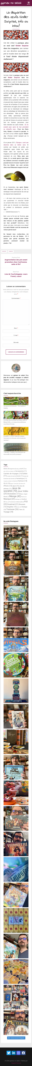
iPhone (8, 486)
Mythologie (18, 499)
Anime (6, 468)
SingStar (12, 507)
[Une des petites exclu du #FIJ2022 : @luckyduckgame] (16, 741)
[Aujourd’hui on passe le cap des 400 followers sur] (16, 920)
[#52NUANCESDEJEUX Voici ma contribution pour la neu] (16, 716)
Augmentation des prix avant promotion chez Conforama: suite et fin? (16, 262)
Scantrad (12, 504)
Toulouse (12, 509)
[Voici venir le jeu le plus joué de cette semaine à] (16, 665)
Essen (25, 476)
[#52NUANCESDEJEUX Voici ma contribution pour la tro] (16, 895)
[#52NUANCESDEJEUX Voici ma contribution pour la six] (16, 818)
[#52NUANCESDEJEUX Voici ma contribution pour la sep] (16, 793)
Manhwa (23, 496)
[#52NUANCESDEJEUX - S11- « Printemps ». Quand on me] (16, 588)
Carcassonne (21, 471)
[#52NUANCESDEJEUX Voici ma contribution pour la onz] (16, 614)
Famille (13, 478)
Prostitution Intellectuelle (16, 501)
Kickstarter (14, 494)
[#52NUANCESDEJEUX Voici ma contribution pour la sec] (16, 946)
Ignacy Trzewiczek (15, 483)
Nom (16, 328)
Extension (7, 478)
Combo (9, 476)
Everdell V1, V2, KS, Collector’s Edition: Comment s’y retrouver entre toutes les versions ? (15, 438)
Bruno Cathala (11, 471)
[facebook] (23, 1053)
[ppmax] (13, 1053)
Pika (7, 501)
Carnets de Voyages (13, 474)
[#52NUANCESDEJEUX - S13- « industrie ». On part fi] (16, 563)
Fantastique (21, 478)
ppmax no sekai (11, 3)
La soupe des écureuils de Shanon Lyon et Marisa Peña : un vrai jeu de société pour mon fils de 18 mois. (15, 422)
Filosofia (6, 481)
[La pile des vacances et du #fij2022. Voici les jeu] (16, 690)
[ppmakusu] (9, 1053)
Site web (16, 342)
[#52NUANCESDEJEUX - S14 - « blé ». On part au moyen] (16, 537)
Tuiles (21, 509)
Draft (14, 476)
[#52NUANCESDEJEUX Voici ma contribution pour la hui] (16, 767)
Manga (15, 496)
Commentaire (16, 298)
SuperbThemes (16, 1063)
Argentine (13, 468)
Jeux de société (12, 489)
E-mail (16, 335)
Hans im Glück (13, 481)
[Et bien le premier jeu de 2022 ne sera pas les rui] (16, 971)
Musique (9, 499)
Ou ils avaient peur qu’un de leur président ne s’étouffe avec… (16, 127)
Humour (22, 481)
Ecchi (20, 476)
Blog (18, 468)
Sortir (19, 507)
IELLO (7, 483)
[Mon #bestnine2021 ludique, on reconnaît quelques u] (16, 997)
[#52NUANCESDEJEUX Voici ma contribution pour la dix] (16, 639)
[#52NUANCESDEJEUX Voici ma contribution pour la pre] (16, 1022)
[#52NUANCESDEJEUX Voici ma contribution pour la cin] (16, 844)
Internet (22, 483)
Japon (15, 486)
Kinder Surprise (22, 46)
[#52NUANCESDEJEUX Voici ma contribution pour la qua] (16, 869)
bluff (22, 468)
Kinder (11, 251)
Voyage (8, 512)
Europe (4, 251)
